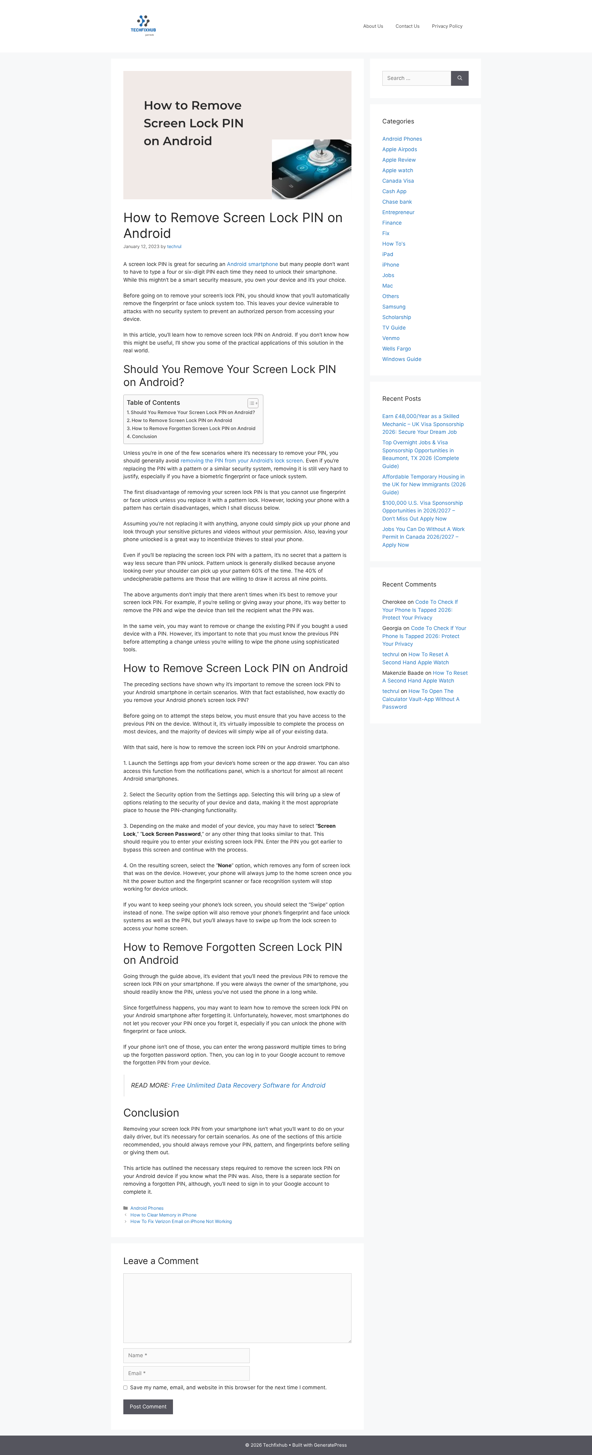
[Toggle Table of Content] (250, 403)
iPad (387, 254)
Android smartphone (252, 264)
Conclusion (144, 436)
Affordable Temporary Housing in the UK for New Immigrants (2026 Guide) (424, 484)
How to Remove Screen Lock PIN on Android (182, 420)
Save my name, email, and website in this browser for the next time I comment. (228, 1387)
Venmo (391, 338)
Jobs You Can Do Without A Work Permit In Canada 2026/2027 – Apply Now (423, 537)
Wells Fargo (396, 349)
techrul (390, 654)
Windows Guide (401, 359)
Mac (387, 286)
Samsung (393, 307)
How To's (393, 244)
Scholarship (396, 317)
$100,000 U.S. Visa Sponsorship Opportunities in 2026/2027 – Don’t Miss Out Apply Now (422, 511)
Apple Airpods (399, 149)
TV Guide (394, 328)
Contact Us (408, 26)
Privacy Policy (447, 26)
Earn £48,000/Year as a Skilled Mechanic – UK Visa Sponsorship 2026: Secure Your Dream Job (423, 424)
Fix (385, 233)
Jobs (388, 275)
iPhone (390, 265)
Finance (392, 223)
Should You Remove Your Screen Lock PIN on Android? (193, 412)
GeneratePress (330, 1445)
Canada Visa (398, 181)
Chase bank (397, 202)
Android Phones (147, 1208)
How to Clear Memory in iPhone (163, 1214)
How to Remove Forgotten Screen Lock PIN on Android (194, 428)
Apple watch (397, 170)
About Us (373, 26)
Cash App (394, 191)
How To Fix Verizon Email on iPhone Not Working (181, 1221)
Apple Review (399, 160)
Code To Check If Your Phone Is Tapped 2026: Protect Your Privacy (420, 610)
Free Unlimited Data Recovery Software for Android (248, 1085)
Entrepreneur (398, 212)
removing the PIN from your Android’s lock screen (242, 461)
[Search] (460, 78)
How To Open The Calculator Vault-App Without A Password (421, 699)
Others (390, 296)
